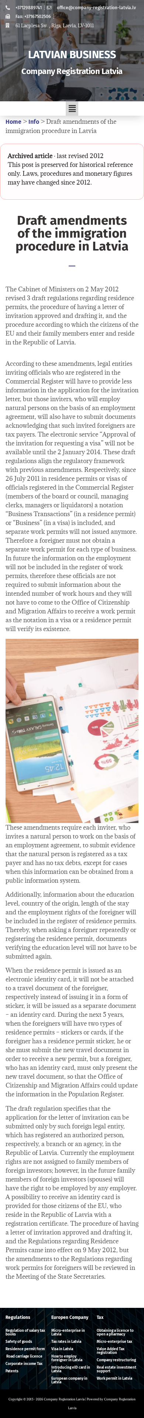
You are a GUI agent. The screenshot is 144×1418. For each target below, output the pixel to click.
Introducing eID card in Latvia (70, 1369)
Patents (12, 1371)
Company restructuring (116, 1360)
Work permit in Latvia (114, 1378)
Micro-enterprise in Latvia (68, 1332)
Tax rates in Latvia (66, 1342)
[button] (72, 108)
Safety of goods (19, 1342)
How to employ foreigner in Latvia (66, 1358)
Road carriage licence (24, 1356)
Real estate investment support (116, 1369)
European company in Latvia (69, 1380)
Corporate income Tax (24, 1364)
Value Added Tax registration (110, 1351)
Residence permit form (25, 1349)
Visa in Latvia (62, 1349)
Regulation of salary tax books (25, 1332)
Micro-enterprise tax (114, 1342)
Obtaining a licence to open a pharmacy (115, 1332)
